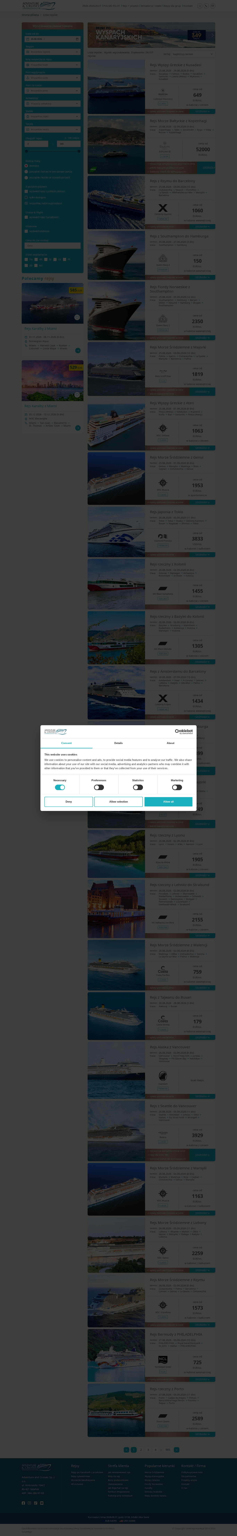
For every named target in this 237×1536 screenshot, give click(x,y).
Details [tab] (118, 743)
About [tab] (170, 743)
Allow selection (118, 801)
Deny (69, 801)
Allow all (168, 801)
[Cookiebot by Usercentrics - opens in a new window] (177, 731)
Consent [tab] (66, 743)
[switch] (99, 787)
